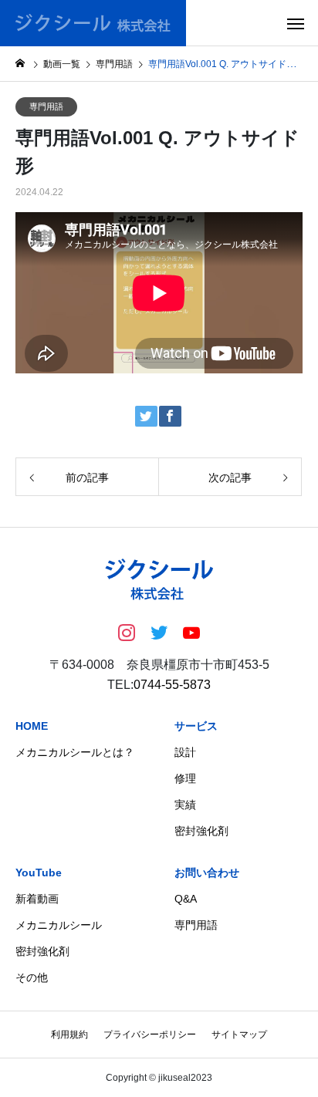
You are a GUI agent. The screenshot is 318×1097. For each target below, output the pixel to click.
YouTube (38, 872)
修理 (185, 778)
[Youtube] (191, 631)
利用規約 (69, 1034)
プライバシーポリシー (149, 1034)
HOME (31, 726)
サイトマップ (239, 1034)
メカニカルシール (58, 925)
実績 (185, 804)
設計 (185, 752)
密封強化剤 (201, 831)
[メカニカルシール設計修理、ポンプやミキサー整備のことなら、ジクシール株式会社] (93, 23)
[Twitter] (159, 631)
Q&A (185, 899)
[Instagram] (126, 631)
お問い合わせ (206, 872)
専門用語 (46, 106)
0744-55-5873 (172, 684)
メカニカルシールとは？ (74, 752)
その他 (31, 977)
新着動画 (37, 899)
